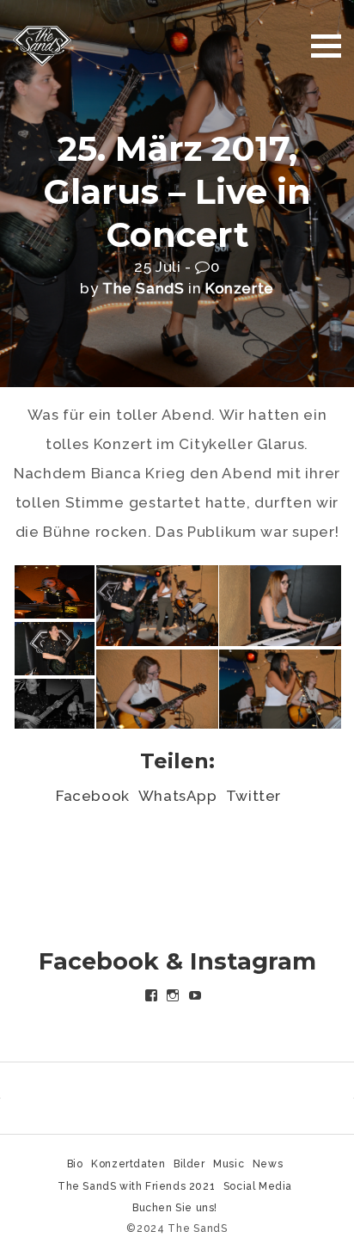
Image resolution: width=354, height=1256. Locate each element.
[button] (54, 591)
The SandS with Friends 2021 (136, 1186)
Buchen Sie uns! (174, 1208)
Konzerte (239, 288)
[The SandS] (42, 44)
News (268, 1164)
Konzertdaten (128, 1164)
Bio (75, 1164)
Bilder (189, 1164)
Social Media (257, 1186)
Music (228, 1164)
